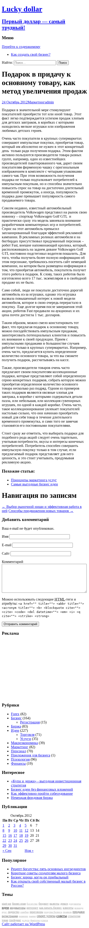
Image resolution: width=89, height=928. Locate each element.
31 (15, 846)
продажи (79, 912)
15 (4, 835)
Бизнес (16, 718)
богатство (32, 904)
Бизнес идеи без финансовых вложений (42, 789)
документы (75, 903)
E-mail (6, 545)
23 (10, 840)
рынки (32, 916)
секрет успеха (46, 916)
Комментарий (12, 562)
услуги (25, 920)
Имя (5, 536)
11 (21, 830)
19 (26, 835)
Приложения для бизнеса (30, 755)
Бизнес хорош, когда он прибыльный (39, 877)
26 (26, 840)
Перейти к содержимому (21, 47)
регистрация (10, 916)
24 (15, 840)
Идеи (15, 730)
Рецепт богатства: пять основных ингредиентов (48, 869)
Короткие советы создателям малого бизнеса (46, 873)
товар (5, 920)
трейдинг (15, 920)
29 (4, 846)
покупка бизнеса (53, 912)
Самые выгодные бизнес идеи (34, 484)
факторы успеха (39, 920)
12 (26, 830)
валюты (54, 903)
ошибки (24, 912)
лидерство (13, 912)
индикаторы (18, 907)
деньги (64, 903)
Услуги (25, 739)
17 (15, 835)
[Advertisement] (30, 669)
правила (67, 912)
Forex (15, 714)
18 (21, 835)
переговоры (36, 912)
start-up (6, 903)
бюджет (44, 903)
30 (10, 846)
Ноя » (29, 851)
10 (15, 830)
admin (49, 102)
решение (23, 916)
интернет (32, 907)
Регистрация (30, 722)
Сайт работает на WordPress (23, 924)
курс (4, 912)
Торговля (27, 735)
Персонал (18, 751)
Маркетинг (36, 102)
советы (61, 916)
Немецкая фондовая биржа (32, 798)
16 (10, 835)
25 (21, 840)
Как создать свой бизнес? (30, 54)
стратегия (74, 916)
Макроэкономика (24, 743)
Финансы (18, 763)
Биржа (16, 726)
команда (78, 907)
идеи (5, 907)
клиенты (68, 907)
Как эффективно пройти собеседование (42, 793)
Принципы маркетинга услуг (34, 480)
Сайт (6, 553)
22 (4, 840)
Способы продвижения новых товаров (40, 511)
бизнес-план (19, 903)
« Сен (7, 851)
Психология (20, 759)
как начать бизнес (50, 907)
